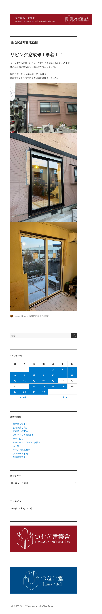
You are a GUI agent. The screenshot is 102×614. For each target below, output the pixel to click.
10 (53, 375)
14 (24, 380)
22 (34, 386)
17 (53, 380)
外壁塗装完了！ (20, 457)
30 (43, 391)
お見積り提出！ (20, 423)
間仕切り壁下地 (20, 431)
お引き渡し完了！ (21, 427)
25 (62, 386)
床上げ (16, 446)
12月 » (63, 397)
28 (24, 391)
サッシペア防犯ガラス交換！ (27, 442)
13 (15, 380)
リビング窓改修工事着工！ (36, 54)
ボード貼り (18, 438)
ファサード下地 (20, 453)
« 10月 (23, 397)
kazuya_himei (20, 316)
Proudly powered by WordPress (39, 606)
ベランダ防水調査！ (22, 449)
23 (43, 386)
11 (62, 375)
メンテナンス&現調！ (23, 435)
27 (15, 391)
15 (34, 380)
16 (43, 380)
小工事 (46, 316)
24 (53, 386)
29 (34, 391)
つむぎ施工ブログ (17, 606)
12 (72, 375)
